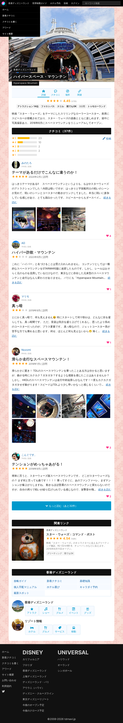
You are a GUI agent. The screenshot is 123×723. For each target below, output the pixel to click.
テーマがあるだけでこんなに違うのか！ (45, 172)
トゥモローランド (97, 106)
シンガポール (65, 670)
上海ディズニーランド (35, 676)
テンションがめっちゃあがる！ (37, 464)
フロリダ (27, 665)
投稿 (66, 3)
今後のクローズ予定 (33, 710)
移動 (73, 631)
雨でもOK (71, 106)
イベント (73, 612)
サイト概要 (7, 33)
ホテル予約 (55, 3)
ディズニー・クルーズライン (38, 693)
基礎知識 (85, 581)
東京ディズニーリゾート (36, 699)
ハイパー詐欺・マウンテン (33, 252)
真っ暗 (17, 305)
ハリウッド (64, 659)
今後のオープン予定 (33, 704)
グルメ (59, 612)
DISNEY (33, 652)
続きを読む (104, 489)
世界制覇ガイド (39, 3)
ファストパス (48, 106)
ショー (45, 612)
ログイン (75, 3)
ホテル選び (53, 587)
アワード (6, 27)
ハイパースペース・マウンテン (40, 76)
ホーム (5, 9)
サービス (60, 631)
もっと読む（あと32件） (63, 505)
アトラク (32, 612)
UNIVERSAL (73, 652)
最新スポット (21, 593)
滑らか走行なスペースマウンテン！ (41, 359)
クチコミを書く (9, 21)
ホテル (32, 631)
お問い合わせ (9, 680)
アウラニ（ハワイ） (33, 687)
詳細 (43, 94)
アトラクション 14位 (28, 106)
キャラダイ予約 (89, 587)
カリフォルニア (31, 659)
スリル (60, 106)
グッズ (87, 612)
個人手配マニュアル (25, 587)
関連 (79, 94)
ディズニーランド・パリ (36, 682)
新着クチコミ (8, 15)
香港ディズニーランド (18, 3)
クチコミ (55, 94)
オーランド (64, 665)
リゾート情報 (33, 621)
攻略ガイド (20, 581)
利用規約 (7, 686)
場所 (67, 94)
